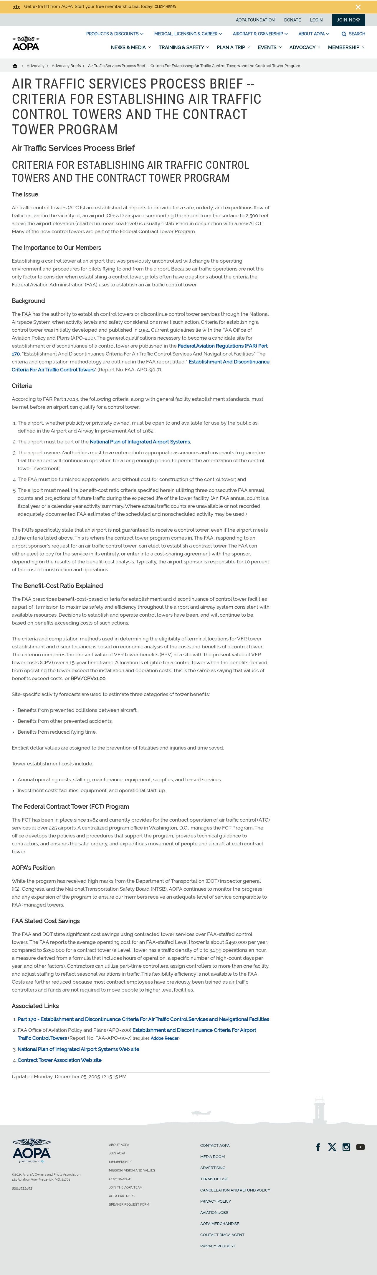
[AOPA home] (26, 49)
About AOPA (312, 33)
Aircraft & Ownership (258, 33)
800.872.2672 (22, 1188)
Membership (344, 47)
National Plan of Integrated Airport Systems (140, 442)
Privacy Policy (215, 1201)
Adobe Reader (164, 1038)
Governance (120, 1179)
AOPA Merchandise (219, 1223)
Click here (165, 7)
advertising (212, 1168)
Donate (292, 20)
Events (268, 47)
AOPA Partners (122, 1196)
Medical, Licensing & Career (185, 33)
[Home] (19, 65)
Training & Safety (182, 47)
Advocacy (303, 47)
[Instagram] (348, 1148)
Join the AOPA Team (126, 1187)
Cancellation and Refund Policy (235, 1190)
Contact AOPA (215, 1145)
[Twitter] (334, 1148)
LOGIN (316, 20)
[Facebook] (320, 1148)
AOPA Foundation (255, 20)
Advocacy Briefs (67, 66)
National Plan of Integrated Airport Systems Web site (78, 1049)
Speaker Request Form (129, 1204)
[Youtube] (360, 1148)
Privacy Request (217, 1246)
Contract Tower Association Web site (60, 1060)
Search (356, 33)
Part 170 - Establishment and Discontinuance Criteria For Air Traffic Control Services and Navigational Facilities (143, 1019)
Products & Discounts (112, 33)
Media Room (212, 1156)
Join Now (349, 20)
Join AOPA (117, 1153)
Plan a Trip (231, 47)
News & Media (129, 47)
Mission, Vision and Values (132, 1170)
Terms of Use (214, 1179)
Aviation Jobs (214, 1212)
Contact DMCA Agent (222, 1235)
